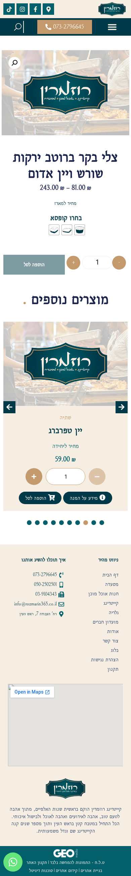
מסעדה (112, 584)
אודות (113, 631)
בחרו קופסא (66, 217)
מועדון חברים (106, 622)
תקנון (113, 669)
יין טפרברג (65, 430)
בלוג (115, 650)
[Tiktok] (9, 9)
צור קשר (111, 640)
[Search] (18, 27)
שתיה (65, 417)
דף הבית (110, 574)
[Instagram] (22, 9)
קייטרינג (111, 603)
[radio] (80, 230)
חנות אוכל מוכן (103, 593)
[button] (112, 27)
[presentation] (9, 407)
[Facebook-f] (35, 9)
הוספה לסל (34, 264)
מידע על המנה (84, 497)
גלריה (114, 612)
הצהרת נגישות (105, 659)
